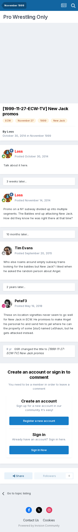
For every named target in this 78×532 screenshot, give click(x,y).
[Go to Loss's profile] (7, 154)
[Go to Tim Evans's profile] (7, 250)
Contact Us (31, 520)
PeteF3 (21, 301)
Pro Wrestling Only (25, 17)
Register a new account (39, 421)
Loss (10, 131)
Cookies (49, 520)
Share (19, 476)
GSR (17, 349)
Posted (31, 156)
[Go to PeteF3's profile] (7, 303)
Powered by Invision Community (39, 525)
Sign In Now (39, 450)
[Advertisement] (39, 62)
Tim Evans (24, 248)
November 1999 (40, 135)
